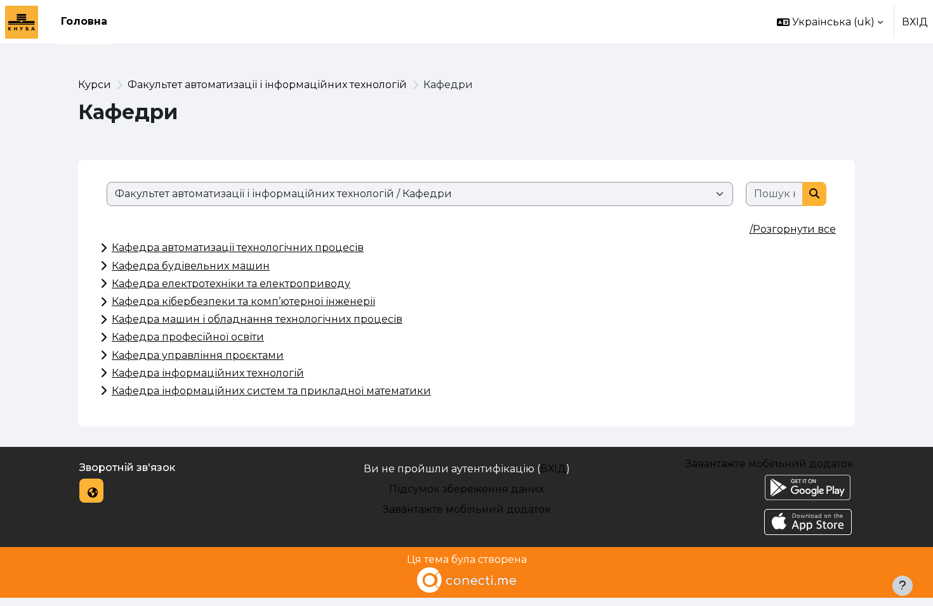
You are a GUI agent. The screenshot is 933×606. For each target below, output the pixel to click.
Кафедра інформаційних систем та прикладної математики (271, 391)
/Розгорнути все (793, 229)
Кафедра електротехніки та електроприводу (231, 284)
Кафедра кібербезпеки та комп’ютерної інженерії (243, 301)
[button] (830, 22)
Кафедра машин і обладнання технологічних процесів (257, 319)
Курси (94, 85)
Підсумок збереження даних (466, 489)
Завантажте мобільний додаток (467, 509)
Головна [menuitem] (84, 21)
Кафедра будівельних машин (191, 266)
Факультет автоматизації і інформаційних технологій (267, 85)
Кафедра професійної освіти (188, 337)
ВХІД (915, 22)
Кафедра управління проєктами (198, 355)
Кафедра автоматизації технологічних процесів (238, 248)
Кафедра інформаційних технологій (208, 373)
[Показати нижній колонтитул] (902, 586)
